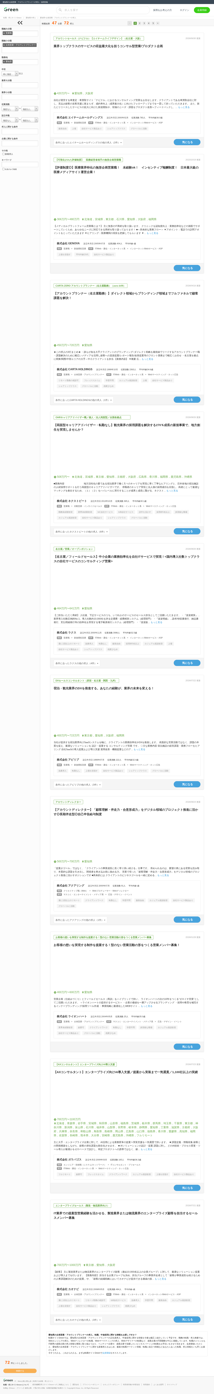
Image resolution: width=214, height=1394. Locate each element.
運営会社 (75, 1384)
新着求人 (9, 154)
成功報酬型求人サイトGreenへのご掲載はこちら (50, 1384)
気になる (187, 142)
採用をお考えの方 (162, 10)
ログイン (184, 10)
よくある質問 (158, 1384)
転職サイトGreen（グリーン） (11, 10)
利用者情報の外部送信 (131, 1384)
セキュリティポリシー (111, 1384)
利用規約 (146, 1384)
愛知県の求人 (31, 18)
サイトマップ (172, 1384)
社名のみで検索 (11, 169)
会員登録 (202, 10)
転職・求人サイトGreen (12, 18)
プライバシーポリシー (91, 1384)
